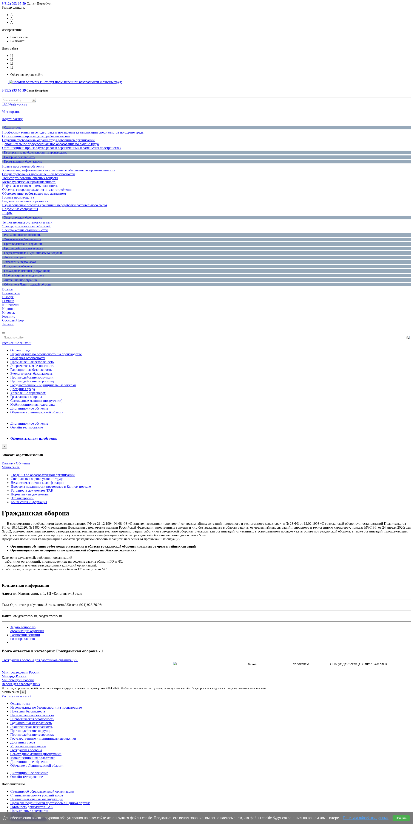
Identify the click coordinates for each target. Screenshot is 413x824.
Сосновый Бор (13, 320)
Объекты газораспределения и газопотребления (37, 189)
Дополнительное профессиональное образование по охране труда (50, 144)
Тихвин (8, 324)
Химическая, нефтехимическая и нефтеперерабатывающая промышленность (58, 170)
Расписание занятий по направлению (25, 637)
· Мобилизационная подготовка (23, 275)
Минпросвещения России (21, 672)
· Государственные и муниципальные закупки (32, 252)
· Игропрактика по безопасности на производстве (34, 152)
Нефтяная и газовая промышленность (29, 186)
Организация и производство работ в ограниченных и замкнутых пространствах (61, 148)
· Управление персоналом (19, 262)
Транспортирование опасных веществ (30, 178)
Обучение (23, 463)
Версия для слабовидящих (21, 684)
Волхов (7, 289)
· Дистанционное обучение (19, 280)
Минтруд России (14, 676)
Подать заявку (12, 119)
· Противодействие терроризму (22, 248)
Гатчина (8, 301)
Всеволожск (11, 293)
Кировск (8, 312)
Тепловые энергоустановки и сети (27, 222)
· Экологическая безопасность (21, 239)
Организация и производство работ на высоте (36, 136)
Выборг (8, 297)
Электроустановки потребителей (26, 226)
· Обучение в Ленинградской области (26, 284)
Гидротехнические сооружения (25, 201)
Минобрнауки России (18, 680)
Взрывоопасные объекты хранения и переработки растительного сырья (54, 205)
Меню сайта (11, 467)
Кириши (8, 308)
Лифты (7, 213)
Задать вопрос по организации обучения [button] (27, 629)
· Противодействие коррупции (22, 243)
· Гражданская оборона (17, 266)
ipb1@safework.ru (14, 104)
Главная (7, 463)
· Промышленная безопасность (22, 161)
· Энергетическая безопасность (22, 217)
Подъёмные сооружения (20, 209)
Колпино (8, 316)
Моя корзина (11, 111)
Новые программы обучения (23, 166)
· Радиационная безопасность (21, 234)
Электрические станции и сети (25, 230)
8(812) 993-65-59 (14, 3)
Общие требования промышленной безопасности (38, 174)
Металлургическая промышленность (29, 182)
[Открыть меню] (3, 333)
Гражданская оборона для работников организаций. (40, 660)
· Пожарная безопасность (18, 157)
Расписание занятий (16, 343)
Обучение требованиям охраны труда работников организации (48, 140)
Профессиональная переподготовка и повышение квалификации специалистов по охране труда (72, 132)
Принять (401, 818)
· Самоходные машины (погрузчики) (26, 271)
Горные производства (18, 197)
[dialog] (206, 450)
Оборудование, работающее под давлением (34, 193)
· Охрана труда (11, 127)
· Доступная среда (14, 257)
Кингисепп (10, 305)
